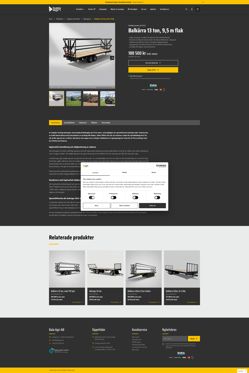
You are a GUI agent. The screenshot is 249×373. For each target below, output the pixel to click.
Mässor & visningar (117, 9)
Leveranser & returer (139, 347)
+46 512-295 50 (58, 343)
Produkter (59, 19)
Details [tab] (124, 172)
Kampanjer (103, 9)
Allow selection (124, 205)
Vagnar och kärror (73, 19)
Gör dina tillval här (152, 62)
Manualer (135, 350)
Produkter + (80, 9)
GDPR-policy (136, 342)
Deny (96, 205)
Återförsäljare (132, 9)
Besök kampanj (137, 2)
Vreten (90, 9)
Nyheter (153, 9)
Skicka (192, 338)
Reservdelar (106, 122)
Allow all (152, 205)
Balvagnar (87, 19)
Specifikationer (69, 122)
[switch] (113, 197)
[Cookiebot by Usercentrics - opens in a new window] (157, 166)
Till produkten (76, 302)
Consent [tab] (95, 173)
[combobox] (242, 371)
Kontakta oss (164, 9)
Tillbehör (94, 122)
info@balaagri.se (58, 340)
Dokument (82, 122)
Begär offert (151, 69)
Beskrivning (55, 122)
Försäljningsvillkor (138, 345)
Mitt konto (135, 337)
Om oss (143, 9)
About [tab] (154, 172)
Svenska (240, 371)
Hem (50, 19)
